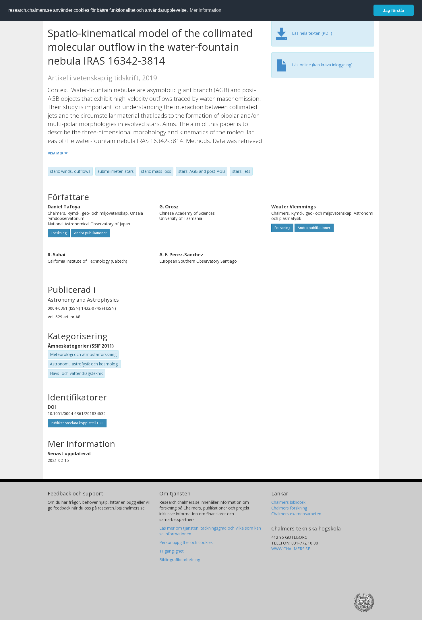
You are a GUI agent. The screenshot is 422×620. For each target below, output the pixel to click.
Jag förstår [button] (393, 10)
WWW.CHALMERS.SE (290, 548)
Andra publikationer (90, 232)
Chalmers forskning (289, 508)
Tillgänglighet (171, 551)
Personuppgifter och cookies (186, 542)
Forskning (59, 232)
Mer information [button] (205, 10)
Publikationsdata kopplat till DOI (77, 423)
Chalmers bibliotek (288, 502)
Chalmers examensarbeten (296, 513)
